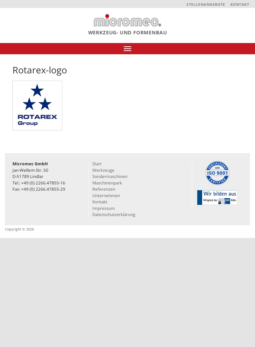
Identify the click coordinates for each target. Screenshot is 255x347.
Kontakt (239, 4)
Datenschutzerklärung (113, 214)
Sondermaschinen (110, 176)
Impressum (103, 208)
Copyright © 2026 (19, 229)
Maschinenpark (107, 183)
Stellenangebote (206, 4)
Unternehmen (106, 195)
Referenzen (103, 189)
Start (97, 164)
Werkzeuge (103, 170)
